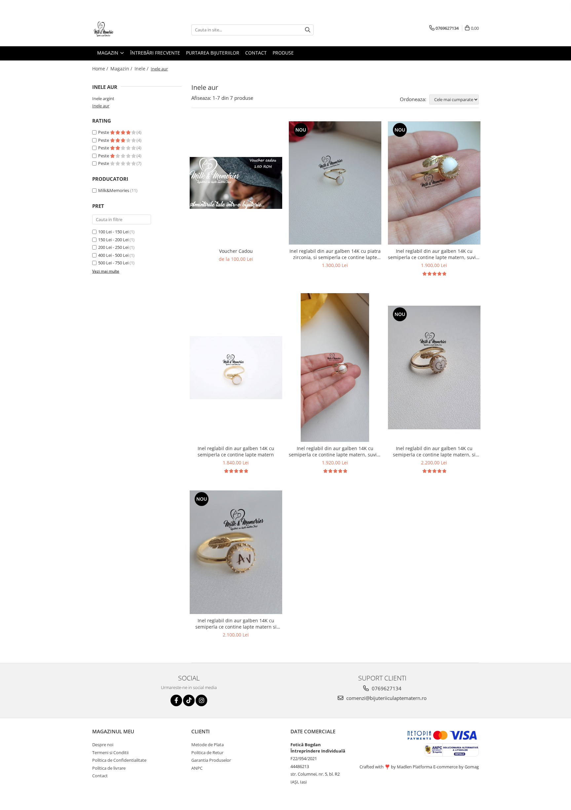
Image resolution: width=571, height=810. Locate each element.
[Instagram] (201, 700)
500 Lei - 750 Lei (113, 263)
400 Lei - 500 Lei (113, 255)
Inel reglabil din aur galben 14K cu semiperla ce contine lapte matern (236, 451)
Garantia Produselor (211, 760)
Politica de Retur (207, 752)
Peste (104, 132)
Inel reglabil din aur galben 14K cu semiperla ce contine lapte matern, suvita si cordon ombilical (335, 451)
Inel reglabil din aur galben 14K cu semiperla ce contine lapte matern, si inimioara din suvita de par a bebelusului (434, 451)
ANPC (197, 768)
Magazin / (121, 68)
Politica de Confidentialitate (119, 760)
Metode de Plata (207, 745)
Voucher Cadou (236, 251)
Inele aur (100, 106)
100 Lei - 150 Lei (113, 232)
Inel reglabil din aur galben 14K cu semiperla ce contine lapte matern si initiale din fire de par (236, 623)
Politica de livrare (109, 768)
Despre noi (102, 745)
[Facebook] (176, 700)
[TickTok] (189, 700)
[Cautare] (308, 29)
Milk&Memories (113, 190)
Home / (100, 68)
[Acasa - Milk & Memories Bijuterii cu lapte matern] (125, 29)
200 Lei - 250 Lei (113, 247)
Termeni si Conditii (110, 752)
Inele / (142, 68)
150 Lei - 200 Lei (113, 240)
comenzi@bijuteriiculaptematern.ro (386, 698)
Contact (100, 776)
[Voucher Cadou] (236, 183)
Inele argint (103, 98)
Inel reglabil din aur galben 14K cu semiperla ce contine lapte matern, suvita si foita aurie (434, 254)
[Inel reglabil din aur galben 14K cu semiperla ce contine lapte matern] (236, 367)
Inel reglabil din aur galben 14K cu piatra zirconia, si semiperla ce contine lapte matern (335, 254)
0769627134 (385, 688)
